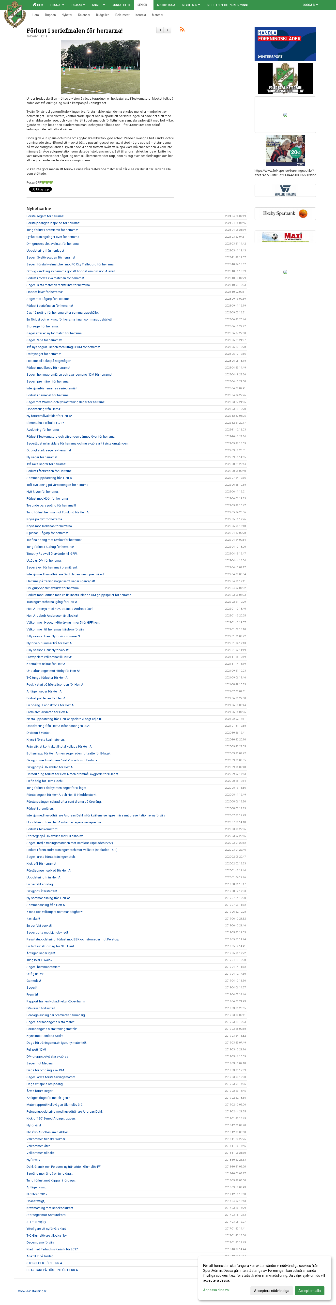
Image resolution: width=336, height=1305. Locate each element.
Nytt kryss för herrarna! (43, 491)
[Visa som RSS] (182, 30)
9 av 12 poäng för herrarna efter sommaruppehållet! (63, 312)
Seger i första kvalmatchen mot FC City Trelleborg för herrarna (70, 264)
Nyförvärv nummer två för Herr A (49, 643)
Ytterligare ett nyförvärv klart (46, 1228)
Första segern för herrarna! (45, 216)
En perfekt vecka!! (39, 925)
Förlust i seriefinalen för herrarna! (74, 30)
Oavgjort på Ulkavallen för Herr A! (50, 767)
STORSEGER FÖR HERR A (44, 1263)
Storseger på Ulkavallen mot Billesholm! (55, 836)
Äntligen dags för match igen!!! (48, 1098)
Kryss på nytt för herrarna (44, 519)
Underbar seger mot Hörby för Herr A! (53, 671)
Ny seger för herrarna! (42, 457)
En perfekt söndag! (40, 884)
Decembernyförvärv (40, 1242)
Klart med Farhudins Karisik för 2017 (52, 1249)
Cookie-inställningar (32, 1291)
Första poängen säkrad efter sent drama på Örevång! (64, 801)
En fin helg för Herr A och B (45, 781)
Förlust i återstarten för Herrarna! (49, 471)
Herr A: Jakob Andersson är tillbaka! (52, 615)
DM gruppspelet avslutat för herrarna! (53, 588)
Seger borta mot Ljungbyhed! (47, 932)
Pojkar (77, 5)
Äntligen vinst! (36, 1187)
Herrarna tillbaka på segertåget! (49, 361)
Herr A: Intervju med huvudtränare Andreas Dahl (60, 609)
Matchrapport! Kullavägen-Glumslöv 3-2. (55, 1104)
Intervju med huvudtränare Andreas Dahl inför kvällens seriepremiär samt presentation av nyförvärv (96, 815)
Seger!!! (32, 987)
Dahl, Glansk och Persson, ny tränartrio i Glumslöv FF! (64, 1166)
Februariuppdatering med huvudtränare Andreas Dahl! (65, 1111)
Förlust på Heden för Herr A (46, 698)
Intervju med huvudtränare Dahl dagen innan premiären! (65, 574)
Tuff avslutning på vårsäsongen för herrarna (57, 485)
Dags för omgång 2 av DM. (46, 1070)
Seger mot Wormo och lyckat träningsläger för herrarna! (66, 402)
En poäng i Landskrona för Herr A (50, 705)
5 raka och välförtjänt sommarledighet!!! (55, 912)
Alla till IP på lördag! (40, 1256)
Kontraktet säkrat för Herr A (46, 664)
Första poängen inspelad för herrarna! (53, 223)
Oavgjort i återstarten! (42, 891)
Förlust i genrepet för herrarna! (48, 395)
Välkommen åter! (38, 1146)
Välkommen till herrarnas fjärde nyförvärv (55, 629)
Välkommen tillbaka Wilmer (46, 1139)
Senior (142, 5)
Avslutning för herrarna (43, 429)
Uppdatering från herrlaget (45, 250)
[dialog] (264, 1278)
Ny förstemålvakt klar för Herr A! (49, 416)
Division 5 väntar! (38, 733)
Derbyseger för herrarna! (44, 354)
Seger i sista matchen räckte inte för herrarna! (59, 285)
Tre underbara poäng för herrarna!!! (51, 505)
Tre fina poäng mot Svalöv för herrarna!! (54, 540)
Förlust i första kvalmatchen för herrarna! (55, 278)
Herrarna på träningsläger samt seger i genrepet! (61, 581)
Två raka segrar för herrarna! (46, 464)
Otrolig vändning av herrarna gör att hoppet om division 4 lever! (71, 271)
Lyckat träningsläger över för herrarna (53, 237)
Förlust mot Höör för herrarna (47, 498)
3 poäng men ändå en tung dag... (50, 1173)
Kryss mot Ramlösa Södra (45, 1036)
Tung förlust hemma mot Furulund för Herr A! (58, 512)
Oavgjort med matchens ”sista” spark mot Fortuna (62, 760)
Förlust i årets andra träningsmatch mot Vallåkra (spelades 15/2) (72, 850)
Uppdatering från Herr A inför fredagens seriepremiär (64, 822)
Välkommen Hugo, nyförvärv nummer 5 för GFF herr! (63, 622)
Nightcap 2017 (37, 1194)
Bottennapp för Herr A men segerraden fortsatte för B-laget (68, 753)
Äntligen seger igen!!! (41, 953)
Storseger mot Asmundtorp (46, 1215)
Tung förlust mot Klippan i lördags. (51, 1180)
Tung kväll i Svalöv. (40, 960)
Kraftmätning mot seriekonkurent (50, 1208)
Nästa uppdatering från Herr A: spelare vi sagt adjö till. (65, 719)
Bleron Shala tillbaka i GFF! (45, 423)
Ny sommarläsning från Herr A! (48, 898)
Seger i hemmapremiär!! (43, 967)
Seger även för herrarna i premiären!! (52, 567)
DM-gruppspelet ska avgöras (47, 1056)
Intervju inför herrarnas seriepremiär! (52, 388)
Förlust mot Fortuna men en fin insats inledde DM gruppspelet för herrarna (79, 595)
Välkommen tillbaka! (41, 1153)
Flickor (55, 5)
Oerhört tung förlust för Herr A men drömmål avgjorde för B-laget (72, 774)
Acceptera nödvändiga (271, 1291)
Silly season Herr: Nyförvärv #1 (48, 650)
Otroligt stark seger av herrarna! (49, 450)
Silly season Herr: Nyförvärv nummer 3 (53, 636)
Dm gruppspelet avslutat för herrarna (53, 244)
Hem (39, 5)
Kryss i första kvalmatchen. (46, 739)
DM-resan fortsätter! (41, 1008)
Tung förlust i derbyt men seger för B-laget (56, 788)
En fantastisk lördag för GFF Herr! (50, 946)
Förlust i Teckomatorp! (42, 829)
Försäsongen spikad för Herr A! (49, 870)
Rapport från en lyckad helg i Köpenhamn (56, 1001)
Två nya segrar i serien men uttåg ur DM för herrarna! (63, 347)
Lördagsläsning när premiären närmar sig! (56, 1015)
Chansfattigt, (36, 1201)
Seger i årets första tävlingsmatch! (51, 1077)
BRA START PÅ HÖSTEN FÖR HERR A (52, 1270)
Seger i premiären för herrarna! (48, 381)
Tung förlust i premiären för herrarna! (52, 230)
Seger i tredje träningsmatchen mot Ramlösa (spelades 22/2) (70, 843)
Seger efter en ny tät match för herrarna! (54, 333)
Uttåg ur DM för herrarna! (44, 560)
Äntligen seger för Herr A (44, 691)
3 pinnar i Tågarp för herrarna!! (48, 533)
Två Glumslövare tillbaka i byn (47, 1235)
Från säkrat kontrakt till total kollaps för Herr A (59, 746)
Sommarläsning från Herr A (46, 905)
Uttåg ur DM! (35, 974)
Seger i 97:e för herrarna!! (44, 340)
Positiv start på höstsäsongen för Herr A (55, 684)
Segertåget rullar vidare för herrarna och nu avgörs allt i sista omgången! (77, 443)
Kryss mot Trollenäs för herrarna (49, 526)
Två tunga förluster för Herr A (47, 677)
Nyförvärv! (34, 1125)
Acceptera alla (309, 1291)
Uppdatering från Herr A (44, 877)
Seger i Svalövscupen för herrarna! (51, 257)
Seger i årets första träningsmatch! (51, 857)
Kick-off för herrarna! (41, 863)
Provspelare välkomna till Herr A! (49, 657)
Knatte (97, 5)
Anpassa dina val (216, 1290)
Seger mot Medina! (40, 1063)
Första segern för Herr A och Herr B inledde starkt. (62, 795)
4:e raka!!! (33, 919)
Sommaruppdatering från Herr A (49, 478)
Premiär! (32, 994)
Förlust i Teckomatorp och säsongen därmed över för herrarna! (71, 436)
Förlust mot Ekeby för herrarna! (48, 367)
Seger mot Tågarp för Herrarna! (48, 299)
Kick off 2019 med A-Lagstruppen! (51, 1118)
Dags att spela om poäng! (45, 1084)
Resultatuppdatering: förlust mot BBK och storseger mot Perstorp (73, 939)
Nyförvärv (33, 1160)
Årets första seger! (40, 1091)
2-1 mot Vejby (36, 1222)
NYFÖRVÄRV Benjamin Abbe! (47, 1132)
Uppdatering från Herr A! (44, 409)
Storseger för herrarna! (43, 326)
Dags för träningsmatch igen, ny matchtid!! (57, 1042)
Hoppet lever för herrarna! (45, 292)
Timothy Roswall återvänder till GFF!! (52, 553)
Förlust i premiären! (40, 808)
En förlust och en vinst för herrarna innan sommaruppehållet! (69, 319)
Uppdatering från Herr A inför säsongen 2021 (59, 726)
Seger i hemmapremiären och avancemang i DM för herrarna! (69, 374)
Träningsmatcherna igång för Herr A (52, 602)
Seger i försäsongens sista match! (51, 1022)
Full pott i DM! (36, 1049)
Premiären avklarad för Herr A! (48, 712)
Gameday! (34, 981)
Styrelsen (189, 5)
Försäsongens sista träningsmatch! (52, 1029)
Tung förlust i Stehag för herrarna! (50, 547)
